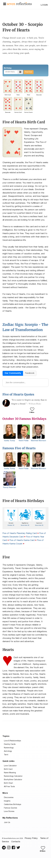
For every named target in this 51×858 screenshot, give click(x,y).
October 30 (11, 525)
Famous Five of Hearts (19, 448)
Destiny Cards (10, 744)
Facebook (29, 373)
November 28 (25, 525)
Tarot (6, 755)
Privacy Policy (31, 838)
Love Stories (9, 811)
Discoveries (8, 797)
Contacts (15, 842)
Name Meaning (10, 773)
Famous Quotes (10, 808)
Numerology (9, 748)
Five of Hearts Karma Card (22, 540)
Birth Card (8, 769)
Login (44, 5)
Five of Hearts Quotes (18, 394)
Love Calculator (10, 766)
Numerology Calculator (13, 776)
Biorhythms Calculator (13, 780)
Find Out (28, 72)
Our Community (13, 373)
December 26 (39, 525)
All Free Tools (9, 786)
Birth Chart (8, 783)
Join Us (7, 822)
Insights (7, 801)
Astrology (8, 751)
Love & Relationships (12, 741)
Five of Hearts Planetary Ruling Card (19, 533)
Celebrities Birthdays (12, 804)
